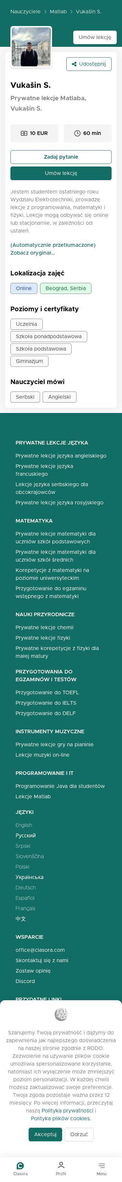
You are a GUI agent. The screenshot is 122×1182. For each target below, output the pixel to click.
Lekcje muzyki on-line (43, 755)
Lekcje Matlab (33, 796)
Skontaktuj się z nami (42, 960)
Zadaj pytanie (61, 157)
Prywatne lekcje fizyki (43, 638)
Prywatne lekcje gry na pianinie (55, 744)
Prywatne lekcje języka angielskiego (61, 455)
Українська (30, 877)
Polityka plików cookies (60, 1118)
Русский (26, 835)
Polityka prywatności (67, 1110)
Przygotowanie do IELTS (46, 703)
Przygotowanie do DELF (46, 713)
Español (25, 898)
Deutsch (26, 887)
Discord (25, 981)
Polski (22, 867)
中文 (21, 919)
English (24, 825)
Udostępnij (92, 64)
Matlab (58, 11)
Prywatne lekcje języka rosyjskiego (59, 502)
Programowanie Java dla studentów (60, 786)
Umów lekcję (95, 37)
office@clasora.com (40, 950)
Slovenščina (30, 856)
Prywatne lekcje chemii (45, 627)
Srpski (23, 846)
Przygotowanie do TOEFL (47, 692)
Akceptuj (45, 1134)
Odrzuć (79, 1134)
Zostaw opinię (33, 971)
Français (25, 908)
